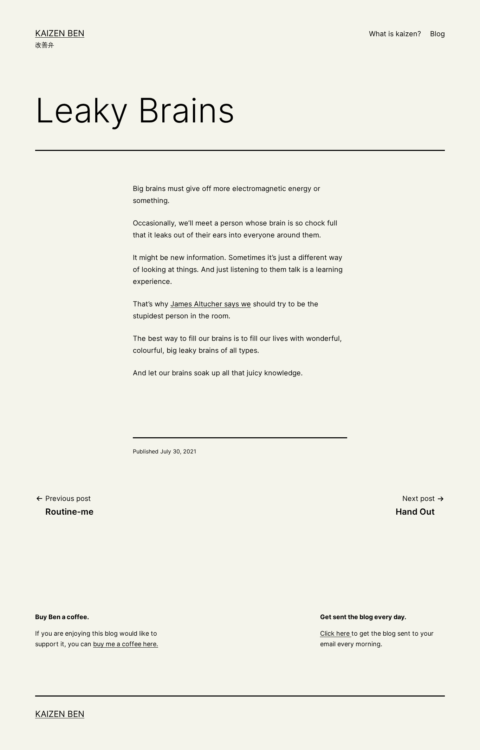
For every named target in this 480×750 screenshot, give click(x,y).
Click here (335, 633)
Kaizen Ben (59, 33)
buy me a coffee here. (125, 644)
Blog (437, 34)
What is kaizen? (395, 34)
